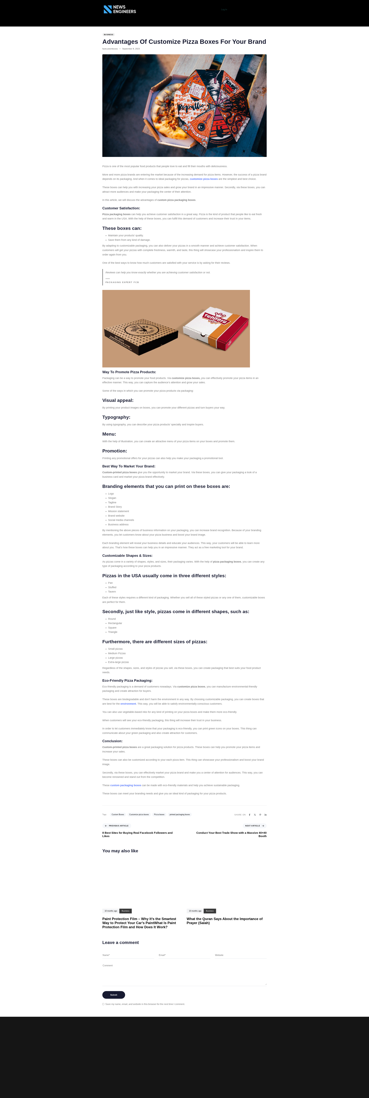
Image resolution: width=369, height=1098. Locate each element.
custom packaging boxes (125, 785)
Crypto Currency (224, 23)
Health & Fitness (149, 23)
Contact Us (138, 1086)
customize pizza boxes (204, 179)
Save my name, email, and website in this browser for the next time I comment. (145, 1004)
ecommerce (129, 23)
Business (113, 23)
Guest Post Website (138, 1081)
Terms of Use (138, 1077)
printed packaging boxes (180, 814)
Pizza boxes (159, 814)
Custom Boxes (118, 814)
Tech (77, 23)
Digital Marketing (199, 23)
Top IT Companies (93, 23)
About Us (50, 23)
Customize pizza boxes (139, 814)
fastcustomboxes (110, 49)
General (65, 23)
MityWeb (237, 1080)
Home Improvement (174, 23)
